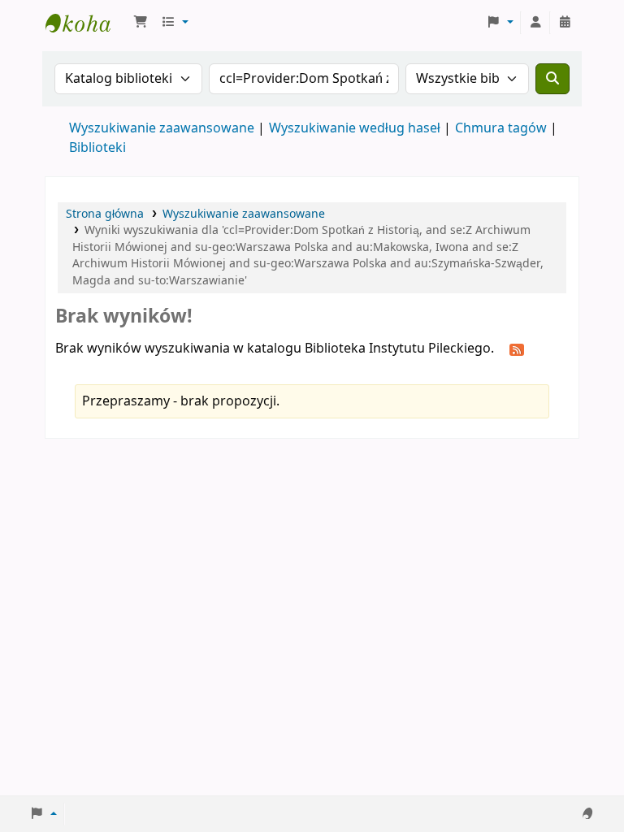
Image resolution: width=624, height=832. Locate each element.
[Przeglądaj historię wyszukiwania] (564, 22)
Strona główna (105, 214)
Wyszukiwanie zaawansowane (161, 128)
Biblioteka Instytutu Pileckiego (86, 22)
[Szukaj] (552, 78)
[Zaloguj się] (535, 22)
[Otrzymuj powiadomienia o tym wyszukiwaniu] (516, 349)
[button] (140, 22)
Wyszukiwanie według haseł (354, 128)
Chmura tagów (501, 128)
